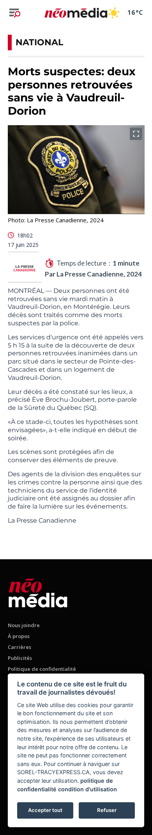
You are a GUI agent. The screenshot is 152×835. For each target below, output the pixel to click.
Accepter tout (45, 810)
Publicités (20, 657)
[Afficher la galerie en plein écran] (136, 133)
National (39, 42)
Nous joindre (24, 625)
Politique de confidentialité (42, 668)
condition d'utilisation (87, 789)
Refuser (107, 810)
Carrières (19, 647)
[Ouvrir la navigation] (15, 13)
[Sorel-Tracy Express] (38, 591)
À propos (19, 636)
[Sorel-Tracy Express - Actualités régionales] (76, 13)
